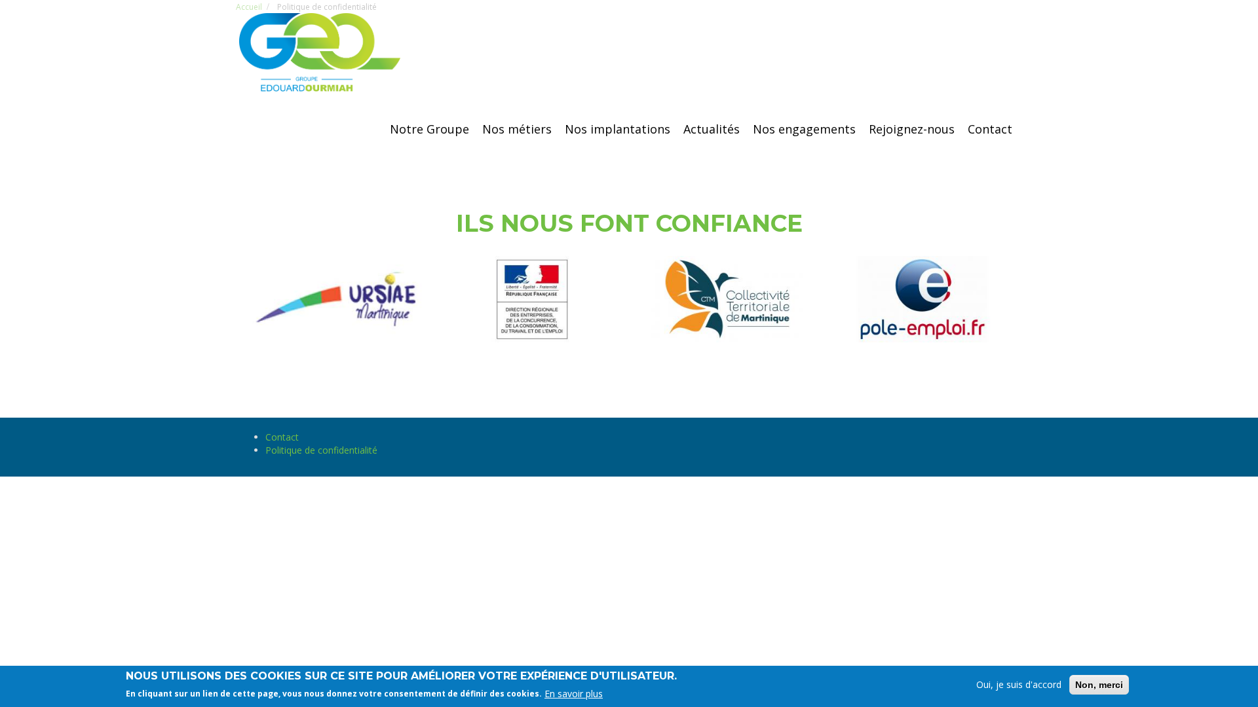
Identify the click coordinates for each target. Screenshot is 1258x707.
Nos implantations (617, 129)
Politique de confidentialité (321, 450)
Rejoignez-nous (912, 129)
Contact (990, 129)
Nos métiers (517, 129)
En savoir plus (573, 693)
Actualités (711, 129)
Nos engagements (804, 129)
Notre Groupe (429, 129)
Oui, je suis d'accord (1018, 684)
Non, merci (1099, 685)
